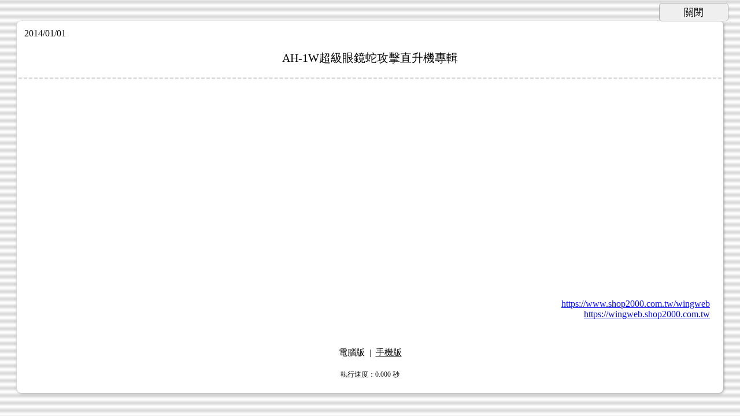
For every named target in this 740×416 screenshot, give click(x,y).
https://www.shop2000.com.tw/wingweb (635, 304)
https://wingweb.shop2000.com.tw (647, 314)
